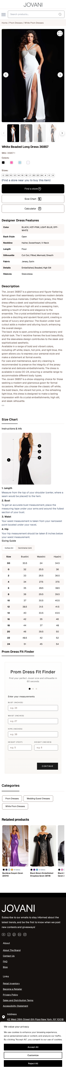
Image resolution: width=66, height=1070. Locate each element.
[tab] (33, 419)
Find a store (31, 188)
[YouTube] (3, 934)
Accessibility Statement (15, 1005)
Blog (5, 967)
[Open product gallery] (60, 33)
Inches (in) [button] (9, 548)
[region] (33, 1046)
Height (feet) (15, 742)
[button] (5, 74)
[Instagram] (25, 934)
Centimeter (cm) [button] (25, 548)
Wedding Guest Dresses (38, 798)
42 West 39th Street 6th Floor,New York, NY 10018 (35, 1019)
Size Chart (30, 198)
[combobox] (36, 14)
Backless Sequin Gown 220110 (12, 874)
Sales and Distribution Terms (18, 1000)
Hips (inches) (15, 729)
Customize (33, 1055)
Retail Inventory (11, 983)
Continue (47, 766)
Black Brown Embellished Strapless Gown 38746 (41, 874)
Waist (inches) (16, 716)
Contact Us (9, 956)
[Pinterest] (14, 934)
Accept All (33, 1047)
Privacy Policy (10, 994)
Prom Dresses (16, 23)
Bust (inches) (15, 702)
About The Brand (12, 950)
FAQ (5, 961)
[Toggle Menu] (3, 14)
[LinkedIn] (19, 934)
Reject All (33, 1063)
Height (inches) (43, 742)
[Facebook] (9, 934)
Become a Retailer (12, 989)
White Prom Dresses (34, 23)
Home (5, 23)
